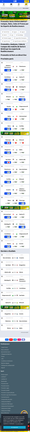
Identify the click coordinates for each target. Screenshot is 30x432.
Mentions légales (5, 363)
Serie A (5, 35)
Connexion (26, 1)
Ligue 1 (15, 32)
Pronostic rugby (5, 388)
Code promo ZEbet (5, 411)
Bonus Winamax (5, 413)
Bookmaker (4, 381)
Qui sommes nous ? (5, 352)
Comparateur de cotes (6, 399)
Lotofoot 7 (3, 377)
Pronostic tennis (5, 386)
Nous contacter (5, 350)
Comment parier (5, 397)
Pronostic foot (4, 383)
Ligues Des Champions (20, 38)
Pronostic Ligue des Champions (8, 395)
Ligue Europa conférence (20, 41)
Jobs (2, 359)
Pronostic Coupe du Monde (7, 392)
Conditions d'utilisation (7, 361)
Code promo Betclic (6, 401)
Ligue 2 (23, 32)
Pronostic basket (5, 390)
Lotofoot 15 (4, 379)
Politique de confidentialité (7, 365)
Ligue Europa (6, 41)
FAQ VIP (3, 368)
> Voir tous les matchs (24, 332)
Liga (12, 35)
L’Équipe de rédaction (6, 354)
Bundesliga (20, 35)
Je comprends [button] (14, 427)
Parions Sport (4, 374)
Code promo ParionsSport (7, 406)
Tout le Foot (6, 32)
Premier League (7, 38)
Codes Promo (4, 347)
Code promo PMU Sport (7, 404)
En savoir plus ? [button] (19, 423)
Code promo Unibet (6, 408)
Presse (2, 356)
